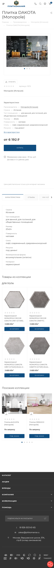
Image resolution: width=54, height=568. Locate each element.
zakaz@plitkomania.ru (28, 532)
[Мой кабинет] (45, 4)
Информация (9, 501)
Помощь (6, 507)
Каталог (6, 475)
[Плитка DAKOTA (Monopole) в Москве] (27, 51)
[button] (24, 69)
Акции (5, 482)
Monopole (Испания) (13, 91)
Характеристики (12, 197)
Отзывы (31, 197)
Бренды (6, 488)
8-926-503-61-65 (28, 528)
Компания (8, 495)
